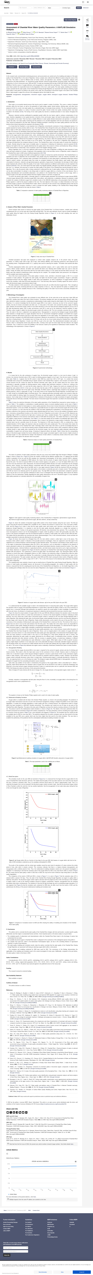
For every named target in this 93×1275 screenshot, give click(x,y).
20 (14, 165)
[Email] (8, 1113)
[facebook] (17, 1113)
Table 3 (27, 712)
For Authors (28, 1222)
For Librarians (29, 1228)
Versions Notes (37, 67)
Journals (6, 13)
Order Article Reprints (70, 20)
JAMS (48, 1235)
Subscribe (6, 1255)
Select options (8, 1248)
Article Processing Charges (10, 1222)
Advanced (85, 8)
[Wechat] (20, 1113)
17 (43, 153)
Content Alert (36, 1210)
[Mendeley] (26, 1113)
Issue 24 (24, 13)
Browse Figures (24, 67)
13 (71, 129)
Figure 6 (41, 779)
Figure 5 (49, 709)
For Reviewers (29, 1224)
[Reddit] (23, 1113)
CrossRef (55, 996)
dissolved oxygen (36, 94)
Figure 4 (73, 567)
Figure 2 (32, 326)
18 (44, 153)
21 (15, 165)
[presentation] (38, 674)
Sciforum (49, 1222)
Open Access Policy (8, 1226)
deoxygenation (26, 94)
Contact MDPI (6, 1228)
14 (74, 144)
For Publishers (29, 1230)
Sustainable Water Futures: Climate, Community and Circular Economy (48, 63)
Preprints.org (50, 1226)
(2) (77, 685)
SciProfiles (50, 1230)
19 (12, 165)
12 (69, 129)
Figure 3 (19, 456)
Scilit (48, 1228)
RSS (29, 1210)
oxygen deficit (47, 94)
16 (41, 153)
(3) (77, 691)
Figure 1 (53, 213)
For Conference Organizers (32, 1235)
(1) (77, 674)
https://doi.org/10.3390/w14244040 (29, 56)
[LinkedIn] (14, 1113)
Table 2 (11, 402)
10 (66, 129)
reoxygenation (17, 94)
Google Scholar (47, 996)
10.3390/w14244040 (33, 13)
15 (76, 144)
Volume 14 (17, 13)
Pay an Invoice (7, 1224)
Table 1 (39, 187)
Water (11, 13)
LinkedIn (72, 1222)
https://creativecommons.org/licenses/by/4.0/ (53, 1104)
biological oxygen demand (60, 94)
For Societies (28, 1233)
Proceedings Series (52, 1237)
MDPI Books (50, 1224)
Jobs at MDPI (6, 1230)
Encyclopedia (50, 1233)
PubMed (61, 996)
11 (67, 129)
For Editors (28, 1226)
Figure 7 (44, 876)
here (72, 1144)
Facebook (72, 1224)
